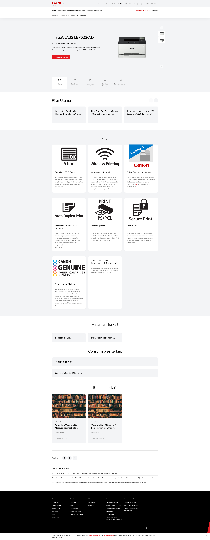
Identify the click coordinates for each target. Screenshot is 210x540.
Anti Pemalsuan (110, 514)
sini (137, 184)
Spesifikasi (74, 84)
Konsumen (101, 4)
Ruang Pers (89, 10)
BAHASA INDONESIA (150, 4)
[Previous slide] (161, 66)
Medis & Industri (130, 4)
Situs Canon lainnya (153, 528)
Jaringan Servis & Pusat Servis (113, 505)
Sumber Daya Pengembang (131, 505)
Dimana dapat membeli (61, 57)
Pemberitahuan (59, 432)
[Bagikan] (64, 458)
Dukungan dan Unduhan (130, 502)
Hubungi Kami (98, 10)
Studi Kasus (91, 505)
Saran (53, 514)
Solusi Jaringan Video (75, 511)
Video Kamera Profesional (76, 514)
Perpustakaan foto (120, 84)
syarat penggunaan (95, 535)
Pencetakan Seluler (64, 337)
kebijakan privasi (109, 535)
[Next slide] (161, 27)
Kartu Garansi (109, 511)
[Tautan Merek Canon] (56, 3)
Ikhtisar (59, 84)
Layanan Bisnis (62, 10)
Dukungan (155, 10)
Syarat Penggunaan (57, 505)
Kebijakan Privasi (56, 508)
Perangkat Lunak (74, 508)
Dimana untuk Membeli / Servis (76, 10)
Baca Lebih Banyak (62, 438)
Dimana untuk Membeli (112, 502)
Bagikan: (55, 458)
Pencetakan (73, 502)
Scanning (72, 505)
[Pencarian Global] (141, 4)
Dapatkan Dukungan (105, 85)
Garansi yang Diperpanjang (113, 508)
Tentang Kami (55, 502)
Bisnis (122, 4)
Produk (54, 10)
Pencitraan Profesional (112, 4)
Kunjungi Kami (55, 517)
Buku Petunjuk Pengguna (103, 337)
